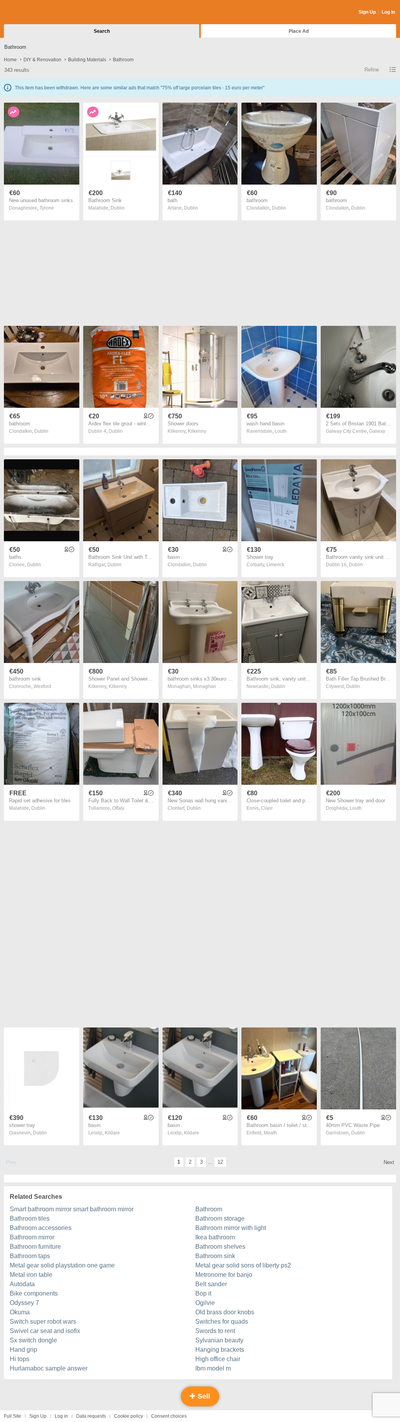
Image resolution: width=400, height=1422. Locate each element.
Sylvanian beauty (219, 1340)
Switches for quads (221, 1321)
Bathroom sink (215, 1256)
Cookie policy (128, 1416)
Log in (61, 1416)
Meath (270, 1133)
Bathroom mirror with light (230, 1228)
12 (220, 1162)
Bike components (34, 1293)
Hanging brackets (219, 1349)
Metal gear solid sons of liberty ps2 (243, 1265)
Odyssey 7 (24, 1302)
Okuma (20, 1312)
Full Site (12, 1416)
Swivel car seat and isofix (45, 1331)
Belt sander (211, 1284)
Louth (281, 431)
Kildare (112, 1133)
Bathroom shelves (220, 1246)
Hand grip (23, 1349)
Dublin (118, 208)
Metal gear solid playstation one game (62, 1265)
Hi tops (19, 1359)
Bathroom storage (220, 1218)
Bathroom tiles (30, 1218)
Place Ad (299, 31)
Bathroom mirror (32, 1237)
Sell (203, 1396)
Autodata (22, 1284)
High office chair (217, 1359)
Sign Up (367, 12)
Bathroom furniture (35, 1246)
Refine (371, 70)
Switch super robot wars (43, 1321)
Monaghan (204, 686)
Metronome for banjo (223, 1274)
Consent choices (169, 1416)
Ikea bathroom (215, 1237)
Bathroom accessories (40, 1228)
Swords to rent (215, 1331)
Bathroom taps (30, 1256)
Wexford (42, 686)
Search (102, 31)
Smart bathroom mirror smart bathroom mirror (72, 1209)
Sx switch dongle (33, 1340)
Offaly (118, 808)
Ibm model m (213, 1368)
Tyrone (46, 208)
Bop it (203, 1293)
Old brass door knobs (224, 1312)
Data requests (91, 1416)
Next (389, 1162)
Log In (388, 12)
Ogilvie (205, 1302)
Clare (267, 808)
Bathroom (208, 1209)
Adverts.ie (34, 12)
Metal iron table (31, 1274)
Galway (377, 431)
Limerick (275, 564)
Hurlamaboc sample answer (49, 1368)
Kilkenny (197, 431)
